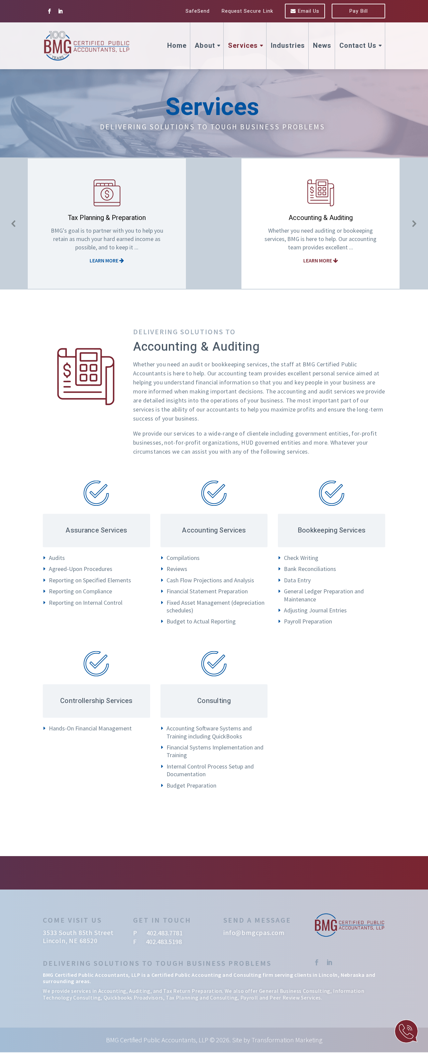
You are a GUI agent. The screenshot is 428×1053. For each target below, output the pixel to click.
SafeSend (198, 11)
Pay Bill (358, 11)
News (322, 45)
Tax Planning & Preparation (107, 218)
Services (243, 45)
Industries (288, 45)
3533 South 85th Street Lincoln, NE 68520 (78, 936)
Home (177, 45)
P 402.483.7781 (158, 933)
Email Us (307, 11)
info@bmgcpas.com (254, 932)
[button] (13, 224)
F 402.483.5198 (157, 941)
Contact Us (358, 45)
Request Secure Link (247, 11)
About (205, 45)
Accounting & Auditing (321, 218)
